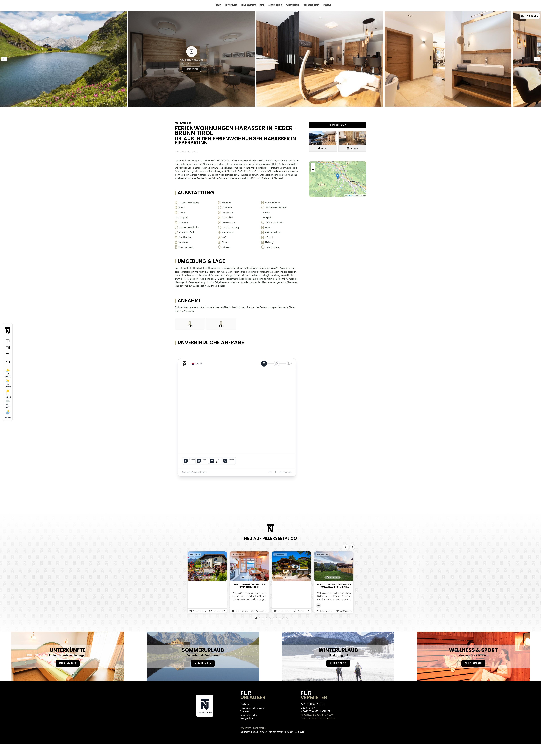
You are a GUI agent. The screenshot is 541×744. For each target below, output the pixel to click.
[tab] (244, 110)
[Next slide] (352, 547)
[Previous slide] (345, 547)
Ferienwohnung (183, 123)
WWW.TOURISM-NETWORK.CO (318, 718)
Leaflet (349, 195)
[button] (530, 16)
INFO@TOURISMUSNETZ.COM (317, 714)
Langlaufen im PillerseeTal (252, 707)
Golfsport (245, 704)
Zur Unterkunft (219, 610)
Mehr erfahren (67, 663)
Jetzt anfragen (337, 124)
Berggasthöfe (246, 718)
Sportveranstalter (248, 714)
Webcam (244, 711)
